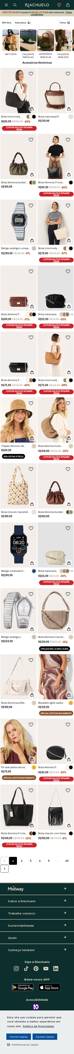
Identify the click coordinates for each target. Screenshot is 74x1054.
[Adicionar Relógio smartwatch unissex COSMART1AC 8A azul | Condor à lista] (31, 528)
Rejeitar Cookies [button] (45, 1036)
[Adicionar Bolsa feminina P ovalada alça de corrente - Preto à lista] (68, 724)
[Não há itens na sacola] (68, 5)
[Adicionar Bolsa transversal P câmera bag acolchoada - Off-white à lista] (68, 528)
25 (67, 861)
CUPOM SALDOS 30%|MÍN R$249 (19, 128)
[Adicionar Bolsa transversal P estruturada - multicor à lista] (68, 73)
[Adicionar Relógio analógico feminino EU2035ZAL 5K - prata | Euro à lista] (31, 594)
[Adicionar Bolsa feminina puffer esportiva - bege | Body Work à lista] (31, 660)
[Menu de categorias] (6, 5)
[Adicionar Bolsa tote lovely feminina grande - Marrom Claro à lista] (68, 337)
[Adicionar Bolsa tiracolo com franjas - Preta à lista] (68, 790)
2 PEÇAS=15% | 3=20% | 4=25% (54, 649)
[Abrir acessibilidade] (67, 47)
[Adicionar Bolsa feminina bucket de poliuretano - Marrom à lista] (68, 469)
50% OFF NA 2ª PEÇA (13, 456)
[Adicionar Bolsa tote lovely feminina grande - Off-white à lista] (68, 205)
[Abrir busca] (15, 5)
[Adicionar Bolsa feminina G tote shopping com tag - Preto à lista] (31, 790)
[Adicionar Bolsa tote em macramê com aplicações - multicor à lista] (31, 469)
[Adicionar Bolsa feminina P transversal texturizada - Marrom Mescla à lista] (31, 271)
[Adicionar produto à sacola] (32, 108)
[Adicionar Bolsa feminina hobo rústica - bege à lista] (68, 403)
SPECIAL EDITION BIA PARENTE (56, 713)
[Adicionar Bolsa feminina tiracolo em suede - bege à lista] (68, 594)
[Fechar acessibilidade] (71, 41)
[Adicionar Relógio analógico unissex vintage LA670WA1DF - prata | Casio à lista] (31, 205)
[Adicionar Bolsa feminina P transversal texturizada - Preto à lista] (31, 337)
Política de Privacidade (38, 1026)
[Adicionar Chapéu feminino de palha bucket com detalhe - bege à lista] (31, 403)
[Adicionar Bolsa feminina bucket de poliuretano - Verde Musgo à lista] (31, 139)
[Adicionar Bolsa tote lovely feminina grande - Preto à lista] (31, 73)
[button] (22, 1044)
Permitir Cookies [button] (19, 1036)
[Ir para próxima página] (4, 869)
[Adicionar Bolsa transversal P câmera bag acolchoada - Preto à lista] (68, 271)
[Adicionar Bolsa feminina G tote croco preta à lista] (68, 139)
